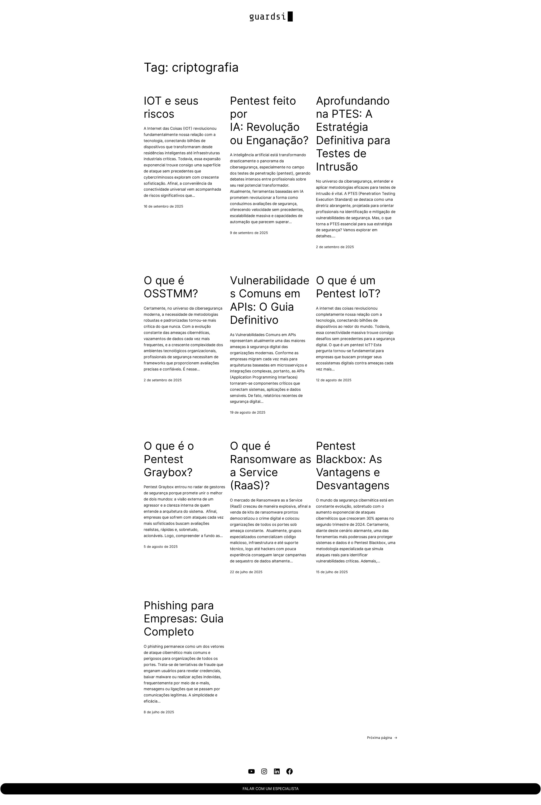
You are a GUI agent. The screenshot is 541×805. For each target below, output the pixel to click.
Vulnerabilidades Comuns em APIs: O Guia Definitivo (269, 300)
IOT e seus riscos (171, 107)
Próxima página (382, 737)
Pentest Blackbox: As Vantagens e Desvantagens (352, 465)
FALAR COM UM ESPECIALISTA (271, 788)
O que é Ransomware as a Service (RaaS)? (270, 465)
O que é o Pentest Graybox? (169, 459)
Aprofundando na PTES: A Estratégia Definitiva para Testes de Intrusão (353, 133)
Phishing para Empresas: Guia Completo (184, 618)
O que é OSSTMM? (171, 287)
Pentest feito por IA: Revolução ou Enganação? (269, 120)
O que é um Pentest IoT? (348, 287)
